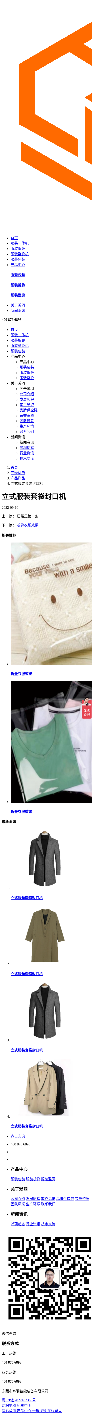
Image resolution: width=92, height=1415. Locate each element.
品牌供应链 (29, 410)
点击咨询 (18, 1136)
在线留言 (54, 1411)
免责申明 (24, 1405)
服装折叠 (18, 249)
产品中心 (18, 265)
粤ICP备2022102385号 (19, 1400)
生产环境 (27, 426)
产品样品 (18, 478)
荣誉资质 (27, 415)
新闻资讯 (18, 311)
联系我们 (27, 432)
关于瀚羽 (18, 305)
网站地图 (9, 1405)
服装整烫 (27, 378)
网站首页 (9, 1411)
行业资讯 (27, 453)
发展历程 (27, 399)
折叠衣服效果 (27, 525)
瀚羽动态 (27, 448)
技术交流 (27, 458)
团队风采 (27, 421)
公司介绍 (27, 394)
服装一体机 (20, 243)
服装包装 (18, 259)
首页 (14, 238)
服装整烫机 (20, 254)
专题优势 (18, 473)
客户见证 (27, 405)
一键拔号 (39, 1411)
